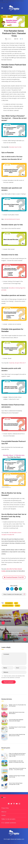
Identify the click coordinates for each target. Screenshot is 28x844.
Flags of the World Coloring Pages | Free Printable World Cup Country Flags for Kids (17, 755)
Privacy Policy (5, 808)
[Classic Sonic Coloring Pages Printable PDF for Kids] (4, 785)
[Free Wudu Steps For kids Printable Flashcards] (4, 729)
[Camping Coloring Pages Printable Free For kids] (4, 778)
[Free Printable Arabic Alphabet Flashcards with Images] (4, 722)
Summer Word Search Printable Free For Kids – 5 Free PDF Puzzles (17, 768)
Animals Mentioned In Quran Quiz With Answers (16, 712)
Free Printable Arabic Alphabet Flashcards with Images (16, 720)
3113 (17, 39)
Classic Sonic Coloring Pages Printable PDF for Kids (15, 783)
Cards (1, 1)
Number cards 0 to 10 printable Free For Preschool (17, 705)
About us (3, 812)
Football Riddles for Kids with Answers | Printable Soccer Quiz (16, 761)
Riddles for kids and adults (8, 819)
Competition (9, 603)
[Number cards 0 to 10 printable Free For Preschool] (4, 707)
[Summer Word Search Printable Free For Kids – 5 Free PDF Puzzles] (4, 771)
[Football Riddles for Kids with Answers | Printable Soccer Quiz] (4, 763)
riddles (17, 605)
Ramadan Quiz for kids (15, 147)
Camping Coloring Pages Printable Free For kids (17, 776)
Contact (3, 815)
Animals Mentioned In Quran (12, 219)
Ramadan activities (8, 605)
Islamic (10, 17)
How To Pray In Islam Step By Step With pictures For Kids (17, 735)
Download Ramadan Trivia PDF (15, 577)
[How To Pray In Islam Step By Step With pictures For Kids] (4, 737)
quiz (16, 603)
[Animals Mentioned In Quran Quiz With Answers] (4, 714)
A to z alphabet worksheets (8, 823)
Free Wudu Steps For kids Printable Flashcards (17, 727)
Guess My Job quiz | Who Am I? (17, 363)
